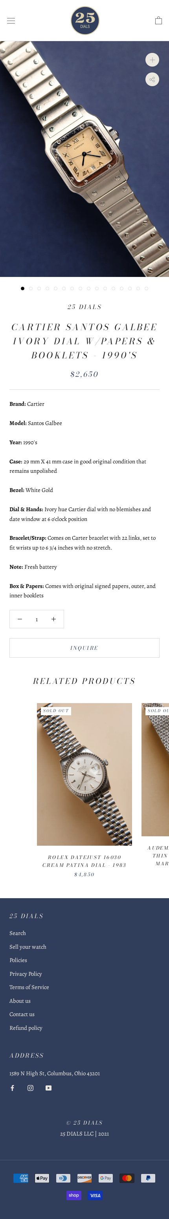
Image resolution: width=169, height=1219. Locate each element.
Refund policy (25, 1028)
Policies (18, 960)
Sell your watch (27, 947)
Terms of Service (29, 987)
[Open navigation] (11, 21)
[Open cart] (158, 21)
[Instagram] (30, 1087)
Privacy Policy (25, 974)
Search (17, 933)
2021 (103, 1134)
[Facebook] (12, 1087)
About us (20, 1001)
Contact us (22, 1014)
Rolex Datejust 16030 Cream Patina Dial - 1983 (84, 861)
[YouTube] (48, 1087)
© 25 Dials (84, 1123)
